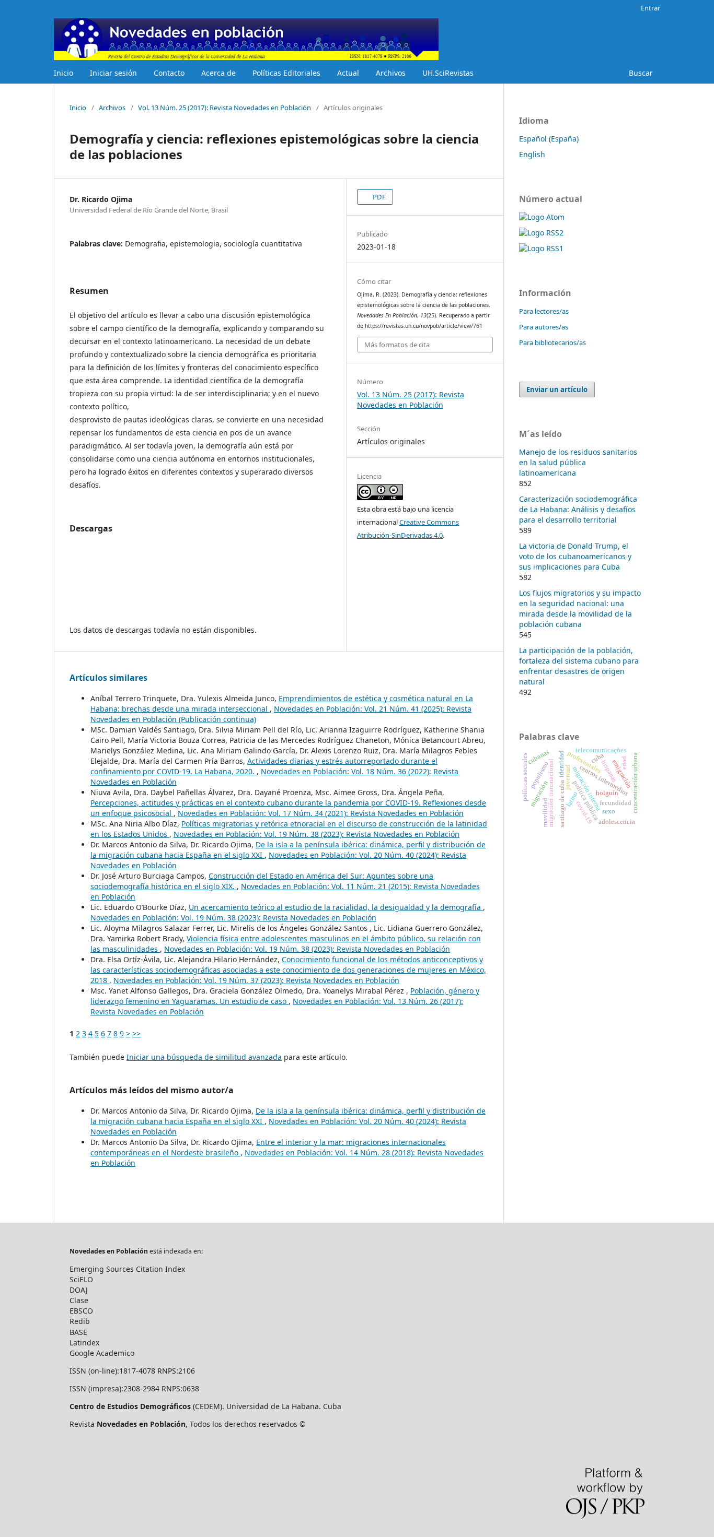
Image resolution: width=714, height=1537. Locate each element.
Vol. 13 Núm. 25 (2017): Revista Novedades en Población (224, 107)
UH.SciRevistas (448, 73)
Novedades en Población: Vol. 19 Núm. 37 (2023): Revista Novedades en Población (256, 980)
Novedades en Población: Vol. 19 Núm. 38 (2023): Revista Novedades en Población (316, 834)
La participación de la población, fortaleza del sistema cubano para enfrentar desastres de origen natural (579, 666)
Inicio (63, 73)
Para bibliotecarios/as (552, 342)
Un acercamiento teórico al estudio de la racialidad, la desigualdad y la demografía (336, 907)
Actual (348, 73)
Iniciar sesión (113, 73)
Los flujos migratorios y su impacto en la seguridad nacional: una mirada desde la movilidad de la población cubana (580, 608)
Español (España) (549, 139)
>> (136, 1033)
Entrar (650, 8)
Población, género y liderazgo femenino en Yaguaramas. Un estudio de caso (284, 996)
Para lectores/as (544, 311)
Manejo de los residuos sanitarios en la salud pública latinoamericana (578, 462)
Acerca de (218, 73)
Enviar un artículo (557, 389)
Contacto (169, 73)
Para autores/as (543, 327)
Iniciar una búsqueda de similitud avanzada (204, 1057)
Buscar (641, 73)
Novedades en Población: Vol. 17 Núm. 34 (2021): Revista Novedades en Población (321, 813)
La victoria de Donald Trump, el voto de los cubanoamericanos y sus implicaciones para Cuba (575, 556)
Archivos (391, 73)
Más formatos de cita (397, 344)
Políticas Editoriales (286, 73)
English (532, 154)
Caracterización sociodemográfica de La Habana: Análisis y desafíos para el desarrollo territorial (578, 509)
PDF (378, 197)
